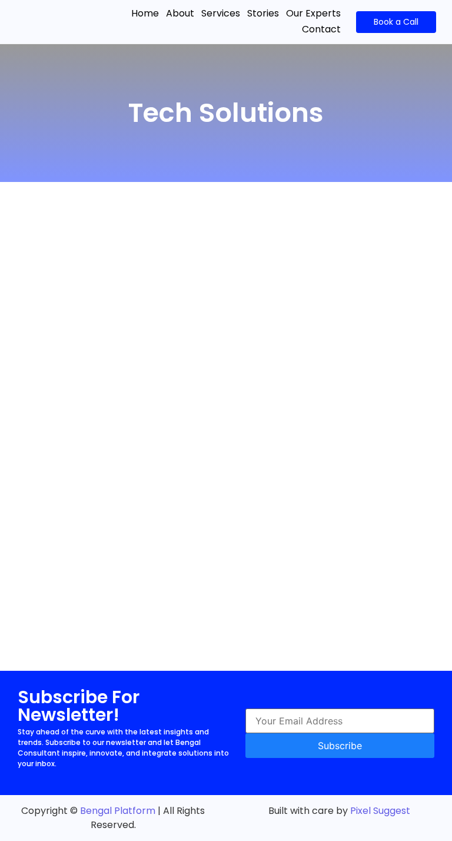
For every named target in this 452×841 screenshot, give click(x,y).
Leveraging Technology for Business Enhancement (158, 342)
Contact (321, 29)
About (180, 13)
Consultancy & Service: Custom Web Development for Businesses (203, 268)
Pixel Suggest (380, 810)
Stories (263, 13)
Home (145, 13)
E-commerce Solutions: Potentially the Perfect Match (166, 565)
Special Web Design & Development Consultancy (155, 491)
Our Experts (313, 13)
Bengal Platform (117, 810)
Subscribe (340, 745)
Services (220, 13)
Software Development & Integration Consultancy (158, 416)
